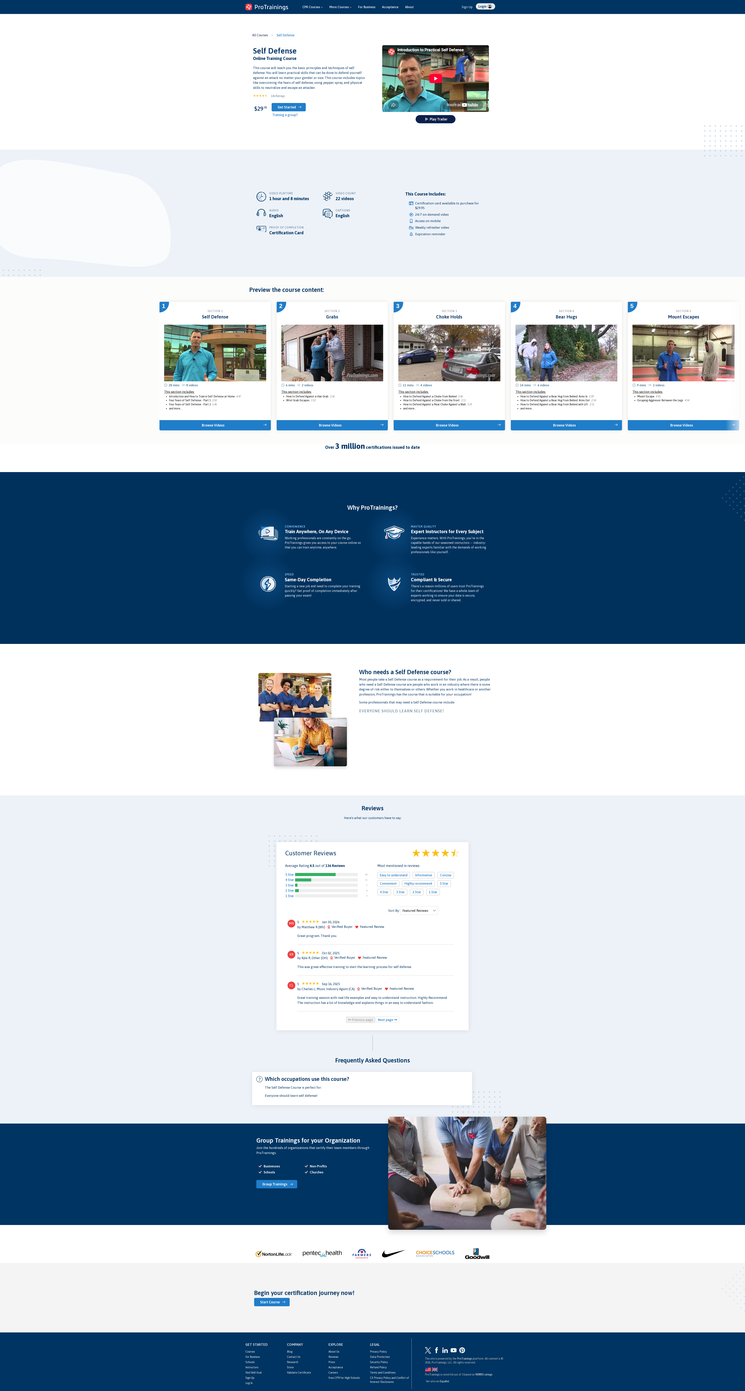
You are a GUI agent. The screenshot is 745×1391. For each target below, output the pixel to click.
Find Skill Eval (253, 1372)
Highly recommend (418, 883)
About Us (333, 1351)
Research (292, 1362)
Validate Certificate (299, 1372)
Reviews (333, 1356)
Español (444, 1381)
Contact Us (293, 1356)
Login (482, 6)
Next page (386, 1020)
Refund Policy (378, 1367)
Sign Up (467, 7)
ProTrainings (464, 1358)
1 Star (289, 896)
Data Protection (380, 1356)
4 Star (289, 880)
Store (290, 1367)
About (409, 7)
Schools (250, 1362)
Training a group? (285, 115)
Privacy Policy (378, 1351)
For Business (366, 7)
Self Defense (286, 35)
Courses (250, 1351)
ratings (483, 1374)
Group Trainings (274, 1184)
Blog (290, 1351)
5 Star (289, 874)
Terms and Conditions (383, 1372)
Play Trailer (439, 119)
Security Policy (379, 1362)
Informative (423, 875)
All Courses (260, 35)
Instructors (251, 1367)
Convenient (388, 883)
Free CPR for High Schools (344, 1377)
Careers (333, 1372)
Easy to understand (393, 875)
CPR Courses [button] (311, 7)
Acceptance (390, 7)
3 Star (289, 885)
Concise (445, 875)
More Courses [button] (339, 7)
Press (331, 1362)
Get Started (287, 107)
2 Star (289, 890)
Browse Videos (213, 425)
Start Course (270, 1302)
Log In (249, 1383)
